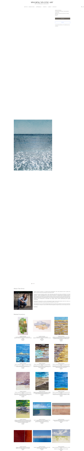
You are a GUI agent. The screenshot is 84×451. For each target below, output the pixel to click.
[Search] (81, 6)
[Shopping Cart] (83, 6)
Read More (36, 306)
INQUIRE (62, 22)
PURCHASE (62, 18)
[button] (32, 6)
